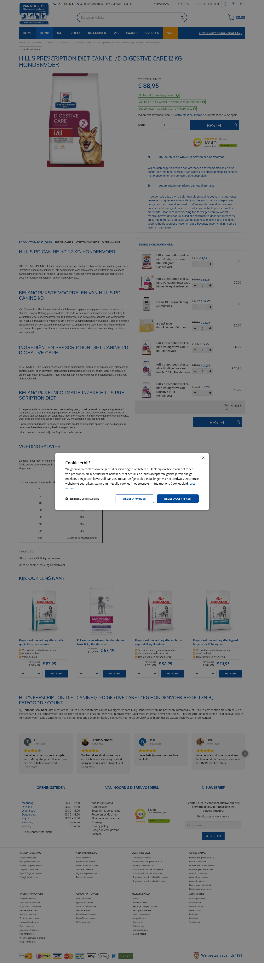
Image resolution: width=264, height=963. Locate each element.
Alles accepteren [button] (177, 498)
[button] (82, 499)
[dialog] (132, 481)
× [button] (203, 457)
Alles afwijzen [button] (134, 498)
